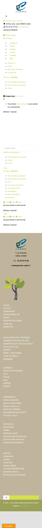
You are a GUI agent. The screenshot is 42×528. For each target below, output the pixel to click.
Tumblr (12, 52)
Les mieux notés (14, 188)
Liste (7, 202)
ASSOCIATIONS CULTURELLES (15, 436)
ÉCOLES (6, 377)
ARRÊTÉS (7, 453)
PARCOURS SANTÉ (10, 433)
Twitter (12, 46)
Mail (11, 59)
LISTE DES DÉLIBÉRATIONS (13, 469)
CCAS (5, 380)
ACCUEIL (6, 305)
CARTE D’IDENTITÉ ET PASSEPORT (16, 338)
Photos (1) (12, 63)
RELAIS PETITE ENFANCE (13, 371)
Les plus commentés (15, 185)
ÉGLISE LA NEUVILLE (11, 406)
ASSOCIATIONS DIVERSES (13, 443)
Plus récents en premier (16, 82)
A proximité (12, 73)
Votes (10, 88)
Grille (13, 202)
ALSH (5, 374)
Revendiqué (12, 191)
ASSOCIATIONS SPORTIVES (13, 440)
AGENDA (6, 460)
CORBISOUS (7, 368)
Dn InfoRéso (24, 506)
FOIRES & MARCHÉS (11, 400)
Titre (9, 182)
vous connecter (22, 104)
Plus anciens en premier (17, 85)
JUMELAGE (7, 324)
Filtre (5, 168)
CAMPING (7, 383)
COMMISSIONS (9, 311)
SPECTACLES (8, 424)
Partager (8, 38)
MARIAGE (7, 350)
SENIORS (6, 386)
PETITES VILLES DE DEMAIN (14, 475)
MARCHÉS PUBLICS (10, 472)
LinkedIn (12, 55)
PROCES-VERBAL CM (11, 314)
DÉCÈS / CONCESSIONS (12, 353)
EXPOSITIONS (8, 427)
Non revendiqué (13, 194)
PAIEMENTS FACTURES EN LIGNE (16, 341)
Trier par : (10, 77)
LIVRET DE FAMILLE (11, 356)
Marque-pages (10, 35)
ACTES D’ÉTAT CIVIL (11, 347)
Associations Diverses (13, 21)
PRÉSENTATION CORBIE (12, 321)
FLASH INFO (8, 463)
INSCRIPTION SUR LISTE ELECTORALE (18, 344)
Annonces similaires (15, 69)
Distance (11, 197)
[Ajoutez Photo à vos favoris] (4, 99)
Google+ (12, 49)
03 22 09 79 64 (23, 27)
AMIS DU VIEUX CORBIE (12, 403)
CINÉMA (6, 430)
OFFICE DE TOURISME (11, 409)
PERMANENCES (9, 397)
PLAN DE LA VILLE (10, 415)
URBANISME (8, 359)
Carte (10, 66)
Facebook (13, 43)
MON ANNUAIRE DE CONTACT (14, 412)
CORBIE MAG (8, 327)
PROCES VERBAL (9, 466)
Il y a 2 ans (19, 96)
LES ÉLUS (7, 308)
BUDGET (6, 318)
